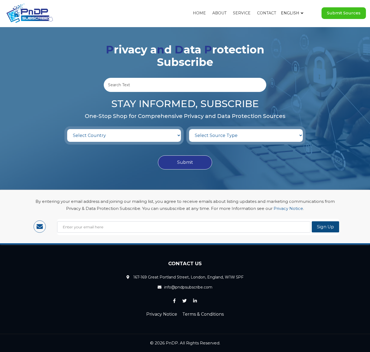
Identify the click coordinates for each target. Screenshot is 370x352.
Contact (266, 13)
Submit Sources (344, 12)
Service (242, 13)
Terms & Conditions (203, 314)
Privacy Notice (288, 208)
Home (199, 13)
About (219, 13)
